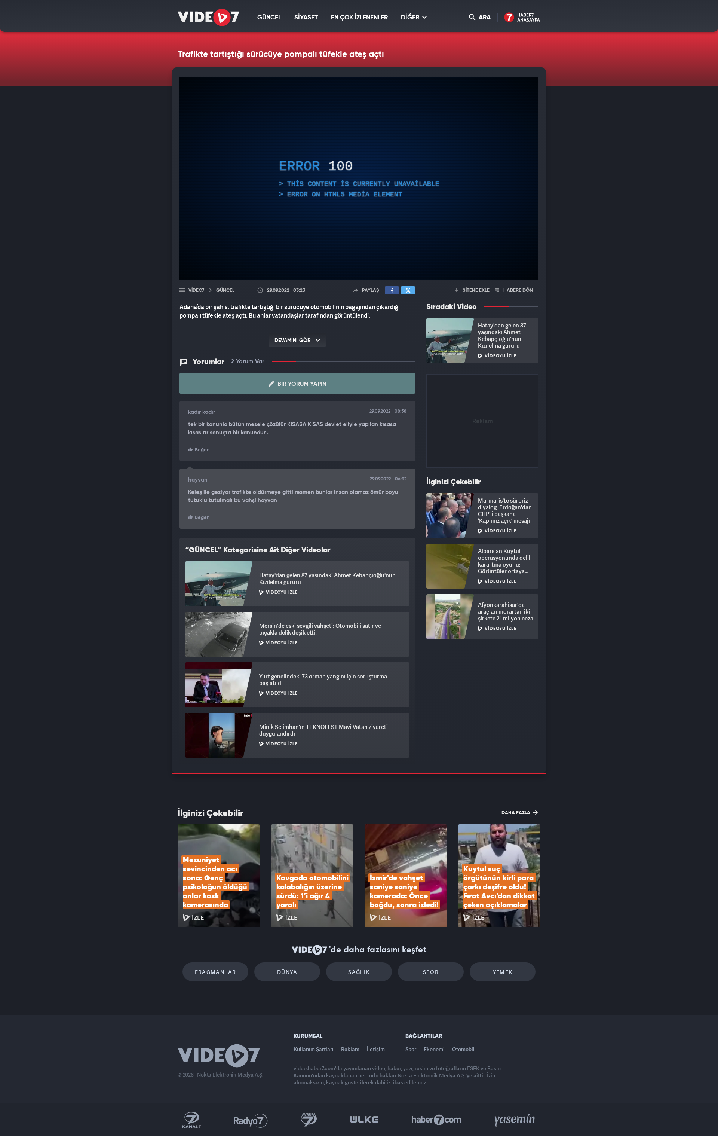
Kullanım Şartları (314, 1049)
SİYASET (306, 18)
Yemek (503, 971)
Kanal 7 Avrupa (309, 1120)
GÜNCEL (269, 18)
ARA (484, 18)
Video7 (196, 290)
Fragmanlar (215, 971)
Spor (431, 971)
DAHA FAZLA (516, 812)
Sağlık (358, 971)
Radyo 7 (251, 1120)
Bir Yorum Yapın (301, 384)
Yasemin (515, 1120)
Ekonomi (434, 1049)
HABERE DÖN (517, 290)
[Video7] (208, 17)
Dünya (287, 971)
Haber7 (436, 1120)
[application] (359, 178)
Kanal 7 (191, 1120)
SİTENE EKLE (475, 290)
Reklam (350, 1049)
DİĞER (411, 18)
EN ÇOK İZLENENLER (359, 18)
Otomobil (463, 1049)
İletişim (376, 1049)
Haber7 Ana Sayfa (522, 17)
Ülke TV (364, 1120)
